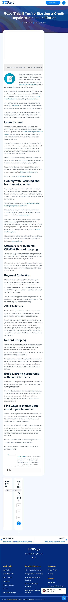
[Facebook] (7, 470)
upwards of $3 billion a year (27, 84)
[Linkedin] (10, 470)
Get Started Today (18, 523)
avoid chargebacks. (24, 215)
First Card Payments (11, 599)
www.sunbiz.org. (17, 241)
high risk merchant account (28, 172)
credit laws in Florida (24, 176)
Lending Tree (34, 99)
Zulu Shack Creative (40, 599)
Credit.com (15, 105)
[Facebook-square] (35, 557)
